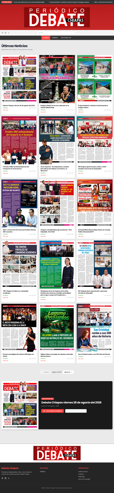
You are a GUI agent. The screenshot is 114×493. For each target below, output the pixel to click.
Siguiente (67, 372)
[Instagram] (5, 33)
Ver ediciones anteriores (75, 411)
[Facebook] (2, 33)
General (55, 37)
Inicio (47, 37)
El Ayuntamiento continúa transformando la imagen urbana (41, 2)
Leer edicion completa (54, 411)
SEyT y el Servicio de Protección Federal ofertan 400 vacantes (86, 2)
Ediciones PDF (66, 37)
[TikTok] (9, 33)
